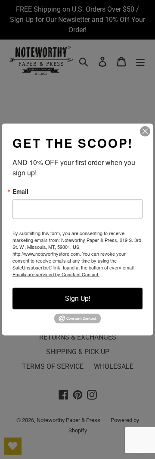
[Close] (145, 131)
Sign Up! (77, 298)
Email (20, 191)
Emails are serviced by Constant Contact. (55, 274)
